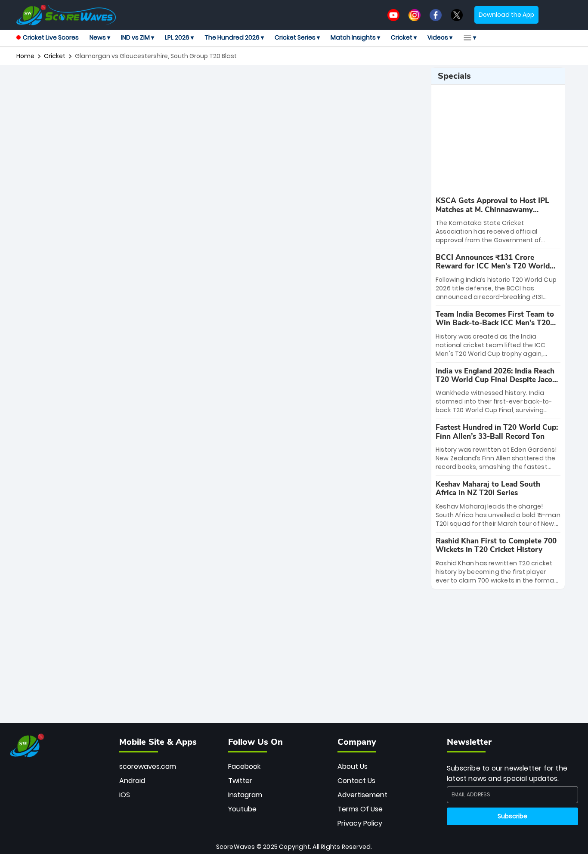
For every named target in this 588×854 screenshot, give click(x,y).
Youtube (242, 809)
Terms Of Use (360, 809)
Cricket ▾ (404, 37)
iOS (124, 795)
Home (25, 56)
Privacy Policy (359, 823)
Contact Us (356, 780)
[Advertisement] (220, 87)
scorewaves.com (147, 766)
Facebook (244, 766)
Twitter (240, 780)
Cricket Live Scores (51, 37)
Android (132, 780)
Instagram (245, 795)
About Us (352, 766)
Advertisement (362, 795)
